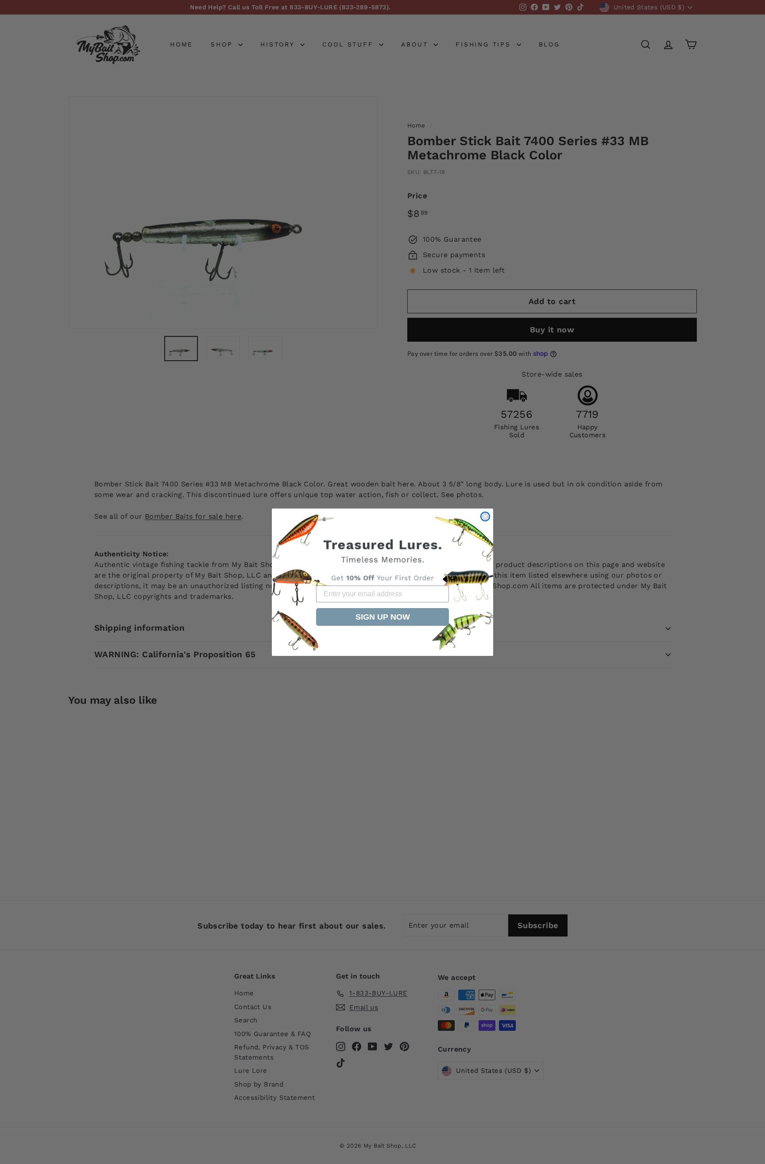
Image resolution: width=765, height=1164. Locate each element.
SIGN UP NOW (382, 617)
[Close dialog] (485, 516)
